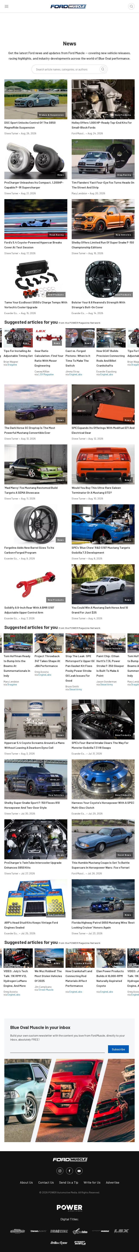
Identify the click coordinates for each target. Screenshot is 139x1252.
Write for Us (92, 1182)
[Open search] (131, 6)
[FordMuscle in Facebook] (69, 1170)
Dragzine (12, 364)
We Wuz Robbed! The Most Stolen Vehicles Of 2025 (48, 975)
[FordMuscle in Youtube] (79, 1170)
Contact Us (46, 1182)
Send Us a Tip (68, 1182)
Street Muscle (45, 989)
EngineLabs (75, 374)
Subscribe (118, 1049)
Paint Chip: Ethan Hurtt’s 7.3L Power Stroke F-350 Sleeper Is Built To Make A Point (110, 665)
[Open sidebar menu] (6, 6)
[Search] (103, 69)
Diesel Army (75, 689)
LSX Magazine (46, 374)
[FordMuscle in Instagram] (59, 1170)
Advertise (112, 1182)
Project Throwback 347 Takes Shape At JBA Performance (47, 660)
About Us (26, 1182)
